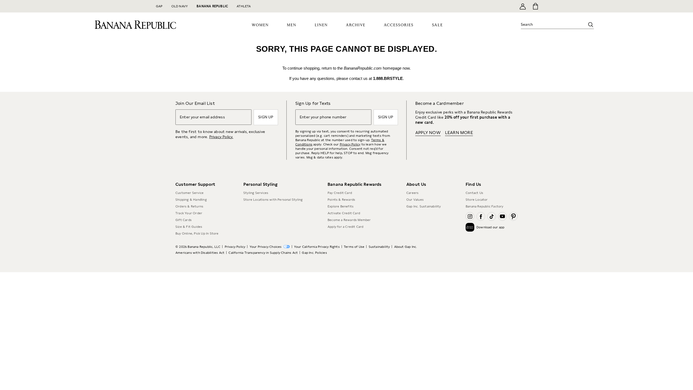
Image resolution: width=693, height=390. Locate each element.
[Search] (590, 24)
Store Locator (477, 200)
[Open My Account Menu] (523, 6)
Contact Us (474, 193)
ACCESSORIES (399, 25)
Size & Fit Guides (188, 227)
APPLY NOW (428, 132)
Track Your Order (188, 213)
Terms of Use (354, 247)
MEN (291, 25)
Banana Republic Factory (485, 206)
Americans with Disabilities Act (199, 253)
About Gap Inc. (405, 247)
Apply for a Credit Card (346, 227)
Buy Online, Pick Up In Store (197, 233)
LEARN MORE (459, 132)
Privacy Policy (350, 144)
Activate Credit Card (344, 213)
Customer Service (189, 193)
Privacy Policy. (221, 137)
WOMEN (260, 25)
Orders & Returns (189, 206)
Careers (412, 193)
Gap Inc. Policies (314, 253)
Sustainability (379, 247)
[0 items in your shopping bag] (535, 6)
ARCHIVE (355, 25)
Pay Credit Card (340, 193)
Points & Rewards (341, 200)
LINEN (321, 25)
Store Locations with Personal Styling (273, 200)
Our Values (415, 200)
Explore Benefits (341, 206)
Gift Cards (183, 220)
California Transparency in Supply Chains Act (263, 253)
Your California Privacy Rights (317, 247)
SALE (437, 25)
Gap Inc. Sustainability (423, 206)
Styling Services (255, 193)
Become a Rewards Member (349, 220)
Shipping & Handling (191, 200)
